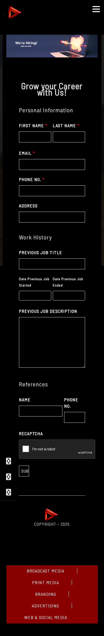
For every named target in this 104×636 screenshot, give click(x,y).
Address (28, 205)
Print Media (45, 582)
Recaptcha (31, 433)
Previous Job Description (48, 311)
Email (27, 153)
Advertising (45, 605)
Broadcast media (45, 571)
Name (25, 399)
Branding (45, 594)
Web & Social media (45, 617)
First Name (33, 125)
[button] (96, 9)
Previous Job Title (40, 252)
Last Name (66, 125)
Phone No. (31, 179)
